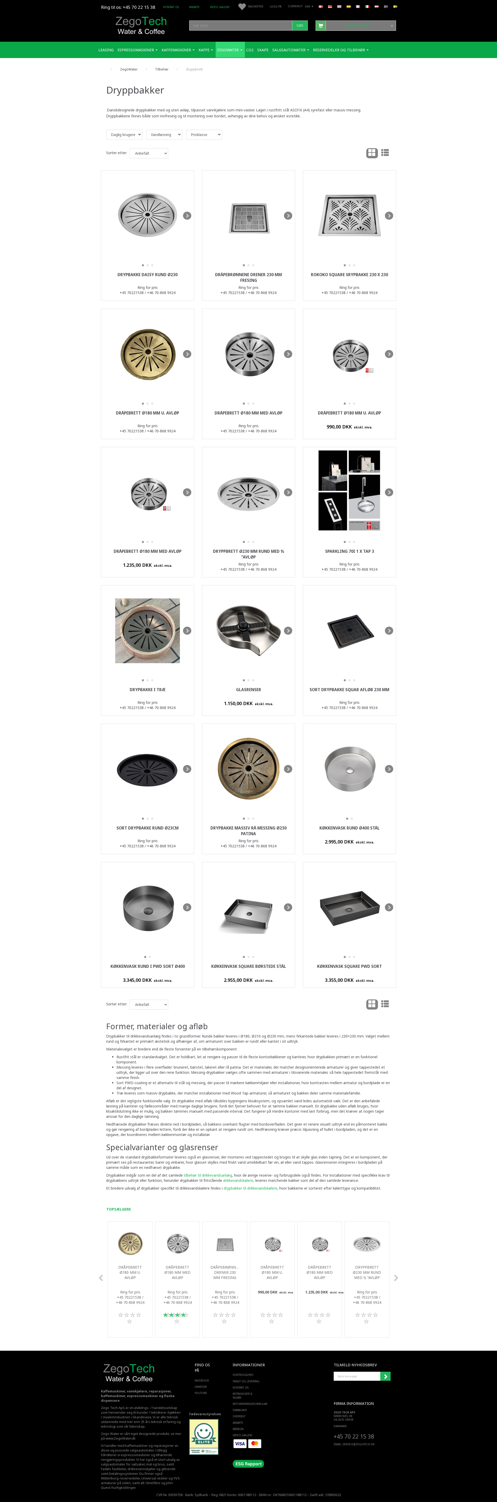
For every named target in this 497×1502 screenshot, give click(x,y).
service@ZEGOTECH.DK (359, 1444)
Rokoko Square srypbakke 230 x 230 (349, 274)
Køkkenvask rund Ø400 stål (349, 828)
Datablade (240, 1410)
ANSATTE (194, 7)
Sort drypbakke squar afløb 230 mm (349, 689)
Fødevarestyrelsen (205, 1414)
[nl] (376, 6)
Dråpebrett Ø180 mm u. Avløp (147, 413)
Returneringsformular (247, 1404)
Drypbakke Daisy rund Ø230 (148, 274)
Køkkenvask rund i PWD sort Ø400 (148, 966)
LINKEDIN (201, 1387)
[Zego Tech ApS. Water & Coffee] (141, 24)
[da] (320, 6)
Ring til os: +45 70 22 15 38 (128, 7)
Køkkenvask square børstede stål (248, 966)
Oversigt (239, 1416)
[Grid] (372, 153)
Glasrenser (248, 689)
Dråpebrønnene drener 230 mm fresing (248, 277)
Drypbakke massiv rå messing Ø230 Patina (248, 830)
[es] (348, 6)
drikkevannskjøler (142, 1469)
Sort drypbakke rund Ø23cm (147, 828)
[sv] (395, 6)
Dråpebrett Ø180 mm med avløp (248, 413)
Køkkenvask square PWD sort (349, 966)
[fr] (358, 6)
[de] (330, 6)
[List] (385, 153)
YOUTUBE (201, 1393)
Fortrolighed (243, 1375)
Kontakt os (171, 7)
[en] (339, 6)
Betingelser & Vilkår (242, 1395)
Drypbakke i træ (147, 689)
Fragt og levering (246, 1381)
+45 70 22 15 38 (354, 1436)
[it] (367, 6)
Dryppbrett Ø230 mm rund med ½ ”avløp (248, 554)
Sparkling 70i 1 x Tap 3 (349, 551)
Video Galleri (219, 7)
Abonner (385, 1376)
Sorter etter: (116, 152)
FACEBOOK (202, 1380)
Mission (238, 1429)
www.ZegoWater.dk (121, 1438)
